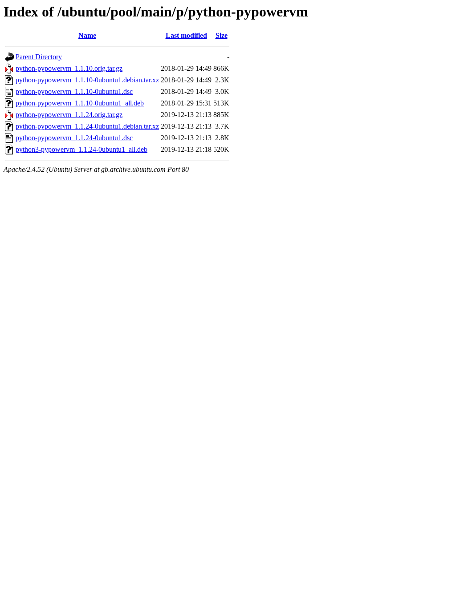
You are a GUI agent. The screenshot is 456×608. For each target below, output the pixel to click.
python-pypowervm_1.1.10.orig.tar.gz (69, 68)
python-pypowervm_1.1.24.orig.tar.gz (69, 114)
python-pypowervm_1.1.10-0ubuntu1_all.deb (80, 103)
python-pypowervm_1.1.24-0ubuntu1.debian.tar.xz (87, 126)
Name (87, 35)
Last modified (186, 35)
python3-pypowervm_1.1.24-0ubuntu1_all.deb (81, 149)
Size (222, 35)
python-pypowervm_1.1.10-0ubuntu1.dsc (74, 91)
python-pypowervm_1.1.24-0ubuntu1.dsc (74, 138)
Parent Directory (39, 57)
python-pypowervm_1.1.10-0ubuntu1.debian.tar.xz (87, 80)
